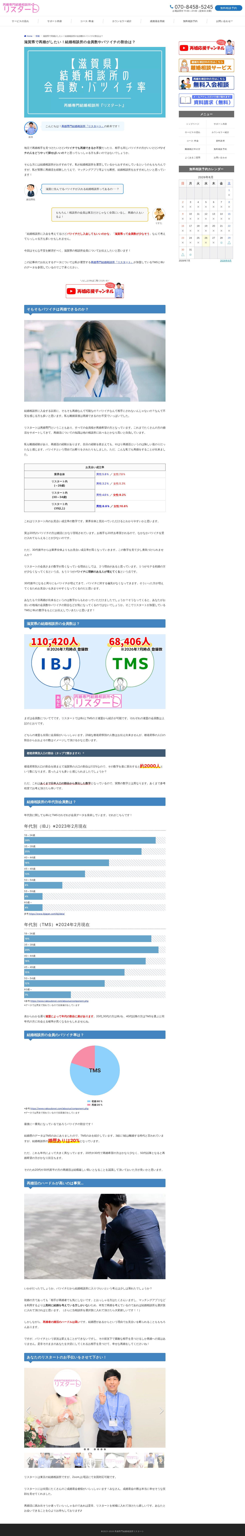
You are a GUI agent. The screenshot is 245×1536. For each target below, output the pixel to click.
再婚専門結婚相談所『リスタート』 (83, 126)
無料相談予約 (228, 8)
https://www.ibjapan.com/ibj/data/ (47, 913)
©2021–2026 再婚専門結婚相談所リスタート (122, 1531)
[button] (85, 1449)
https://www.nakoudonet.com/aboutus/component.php (59, 1001)
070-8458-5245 (194, 7)
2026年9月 (226, 260)
